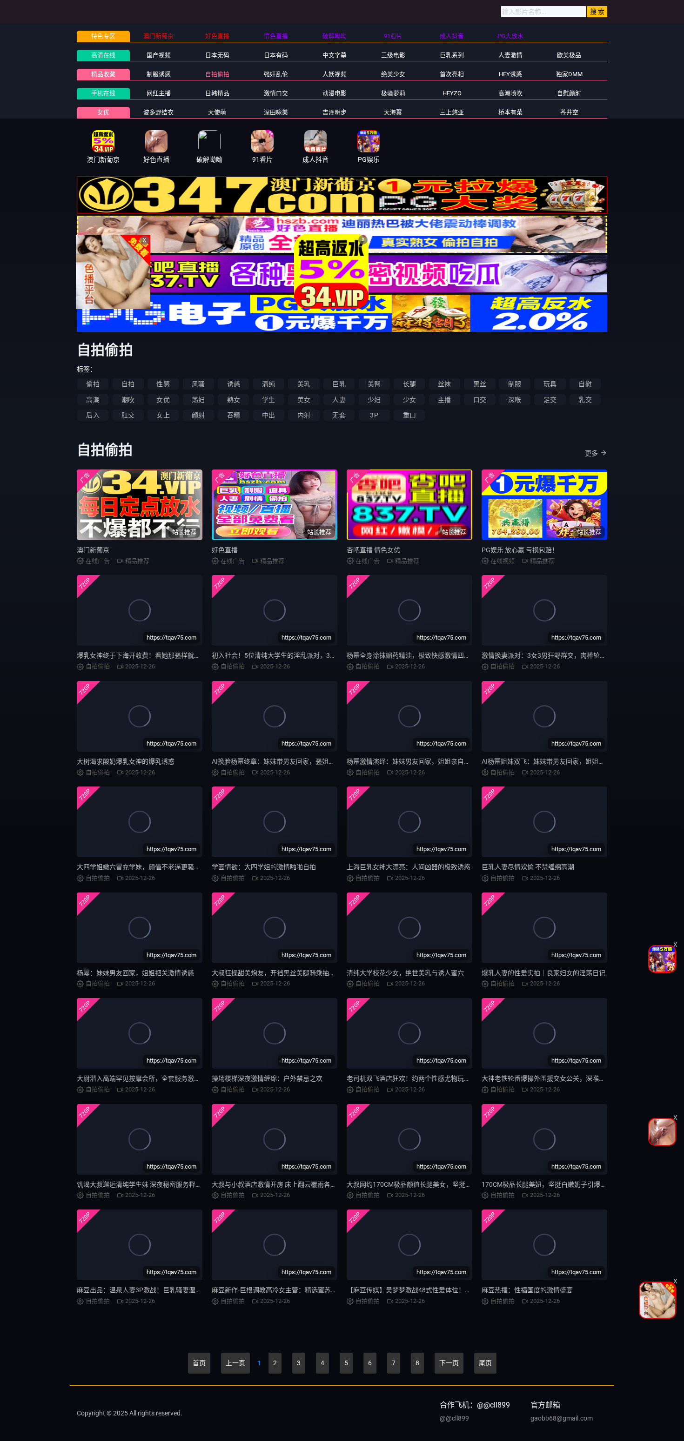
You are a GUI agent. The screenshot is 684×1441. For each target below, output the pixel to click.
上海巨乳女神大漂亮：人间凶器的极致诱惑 (408, 867)
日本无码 (217, 55)
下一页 (449, 1363)
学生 (268, 399)
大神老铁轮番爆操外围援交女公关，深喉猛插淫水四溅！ (563, 1078)
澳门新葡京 (93, 550)
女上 (162, 415)
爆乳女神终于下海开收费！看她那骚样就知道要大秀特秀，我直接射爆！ (181, 655)
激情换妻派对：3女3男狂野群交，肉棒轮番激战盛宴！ (560, 655)
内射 (303, 415)
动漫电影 (334, 93)
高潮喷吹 (510, 93)
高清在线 (103, 55)
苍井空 (569, 112)
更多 (591, 453)
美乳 (303, 384)
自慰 (584, 384)
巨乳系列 (452, 55)
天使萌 (217, 112)
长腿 (409, 384)
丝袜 (444, 384)
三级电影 (393, 55)
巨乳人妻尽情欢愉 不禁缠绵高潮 (528, 867)
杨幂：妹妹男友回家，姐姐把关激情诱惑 (135, 973)
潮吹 (127, 399)
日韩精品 (217, 93)
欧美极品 (569, 55)
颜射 (198, 415)
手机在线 (103, 93)
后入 (92, 415)
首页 (199, 1363)
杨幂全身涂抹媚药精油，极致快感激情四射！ (412, 655)
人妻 (338, 399)
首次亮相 (452, 74)
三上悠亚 (452, 112)
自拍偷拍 (217, 74)
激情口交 (276, 93)
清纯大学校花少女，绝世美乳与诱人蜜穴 (405, 973)
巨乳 (338, 384)
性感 (162, 384)
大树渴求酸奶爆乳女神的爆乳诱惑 (125, 761)
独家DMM (569, 74)
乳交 (584, 399)
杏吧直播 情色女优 (373, 550)
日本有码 (276, 55)
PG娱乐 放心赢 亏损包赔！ (520, 550)
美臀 (374, 384)
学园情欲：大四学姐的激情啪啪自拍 (264, 867)
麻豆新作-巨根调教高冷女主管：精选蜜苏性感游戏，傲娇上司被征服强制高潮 (323, 1290)
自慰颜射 (569, 93)
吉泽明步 (334, 112)
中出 (268, 415)
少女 (409, 399)
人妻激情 (510, 55)
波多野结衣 (158, 112)
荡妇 (198, 399)
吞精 (233, 415)
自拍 (127, 384)
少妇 (374, 399)
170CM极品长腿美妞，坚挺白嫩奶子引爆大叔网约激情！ (564, 1184)
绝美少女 (393, 74)
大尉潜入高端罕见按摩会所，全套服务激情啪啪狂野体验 (158, 1078)
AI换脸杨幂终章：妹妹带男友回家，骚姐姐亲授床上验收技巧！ (303, 761)
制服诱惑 (159, 74)
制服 (514, 384)
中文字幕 (334, 55)
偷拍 (92, 384)
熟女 (233, 399)
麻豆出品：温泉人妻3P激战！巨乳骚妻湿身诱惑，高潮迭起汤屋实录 (175, 1290)
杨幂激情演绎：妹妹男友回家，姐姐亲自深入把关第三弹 (428, 761)
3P (374, 415)
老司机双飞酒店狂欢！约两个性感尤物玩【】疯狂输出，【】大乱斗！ (446, 1078)
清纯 (268, 384)
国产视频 (159, 55)
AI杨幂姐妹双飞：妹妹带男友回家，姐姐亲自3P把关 (557, 761)
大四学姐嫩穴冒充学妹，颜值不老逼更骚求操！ (145, 867)
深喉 (514, 399)
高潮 (92, 399)
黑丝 (479, 384)
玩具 (550, 384)
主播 (444, 399)
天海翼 (393, 112)
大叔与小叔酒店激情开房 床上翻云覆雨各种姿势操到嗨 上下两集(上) (310, 1184)
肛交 (127, 415)
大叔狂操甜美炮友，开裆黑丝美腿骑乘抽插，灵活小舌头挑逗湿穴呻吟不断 (319, 973)
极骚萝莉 (393, 93)
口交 (479, 399)
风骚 (198, 384)
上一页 (235, 1363)
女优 (103, 112)
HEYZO (452, 93)
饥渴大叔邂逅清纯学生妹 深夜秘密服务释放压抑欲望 (152, 1184)
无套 (338, 415)
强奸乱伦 (276, 74)
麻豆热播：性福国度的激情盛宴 (527, 1290)
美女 (303, 399)
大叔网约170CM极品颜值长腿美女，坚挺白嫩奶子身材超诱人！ (438, 1184)
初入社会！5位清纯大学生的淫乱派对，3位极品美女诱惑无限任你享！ (313, 655)
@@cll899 (454, 1418)
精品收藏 (103, 74)
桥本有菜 (510, 112)
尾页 (485, 1363)
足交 (550, 399)
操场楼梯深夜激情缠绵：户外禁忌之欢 (267, 1078)
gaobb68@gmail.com (561, 1418)
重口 (409, 415)
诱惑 (233, 384)
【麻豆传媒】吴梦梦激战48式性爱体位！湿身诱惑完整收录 (432, 1290)
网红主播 (159, 93)
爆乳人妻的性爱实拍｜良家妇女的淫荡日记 (543, 973)
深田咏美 (276, 112)
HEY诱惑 (510, 74)
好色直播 (225, 550)
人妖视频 (334, 74)
